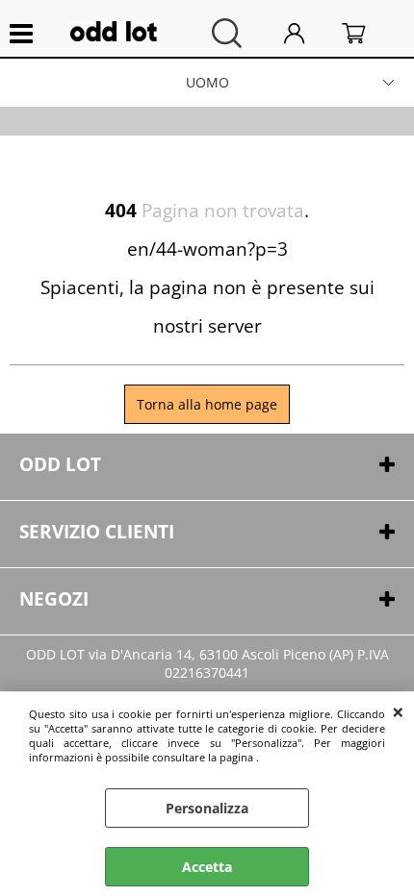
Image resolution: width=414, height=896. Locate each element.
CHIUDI (398, 711)
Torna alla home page (207, 404)
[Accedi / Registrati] (308, 33)
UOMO (207, 82)
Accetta (207, 867)
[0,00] (368, 33)
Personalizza (207, 808)
